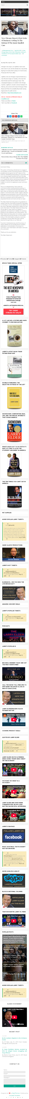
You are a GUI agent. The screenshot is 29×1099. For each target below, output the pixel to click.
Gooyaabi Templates (14, 1095)
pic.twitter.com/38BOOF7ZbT (12, 653)
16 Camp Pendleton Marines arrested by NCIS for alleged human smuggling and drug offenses (14, 1051)
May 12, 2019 (20, 618)
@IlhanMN (11, 525)
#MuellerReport (8, 856)
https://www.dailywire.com (14, 92)
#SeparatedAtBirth (11, 571)
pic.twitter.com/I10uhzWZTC (13, 616)
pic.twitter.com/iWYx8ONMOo (12, 993)
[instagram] (13, 1097)
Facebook (14, 102)
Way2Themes (15, 1093)
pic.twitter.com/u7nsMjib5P (11, 748)
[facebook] (9, 1097)
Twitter (14, 100)
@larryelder (18, 745)
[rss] (15, 1097)
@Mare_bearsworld (11, 743)
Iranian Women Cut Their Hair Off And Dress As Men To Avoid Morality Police (14, 947)
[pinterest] (22, 1097)
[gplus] (11, 1097)
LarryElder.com (5, 98)
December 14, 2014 (9, 751)
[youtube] (20, 1097)
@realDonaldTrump (17, 859)
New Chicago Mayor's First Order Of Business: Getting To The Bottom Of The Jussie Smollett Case (13, 52)
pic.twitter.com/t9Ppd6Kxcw (11, 573)
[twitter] (6, 1097)
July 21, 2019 (22, 537)
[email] (18, 1097)
